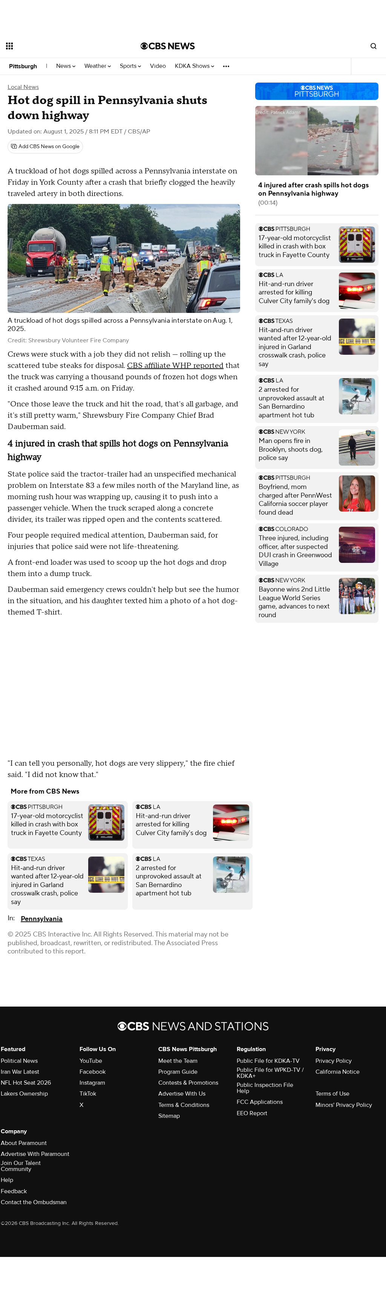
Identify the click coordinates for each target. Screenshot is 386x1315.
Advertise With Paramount (35, 1154)
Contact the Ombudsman (34, 1202)
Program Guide (178, 1072)
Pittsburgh (23, 66)
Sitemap (169, 1116)
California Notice (338, 1072)
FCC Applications (260, 1102)
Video (158, 66)
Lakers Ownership (24, 1094)
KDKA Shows (193, 66)
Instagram (92, 1083)
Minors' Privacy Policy (344, 1105)
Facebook (93, 1072)
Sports (129, 66)
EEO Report (252, 1113)
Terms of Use (332, 1094)
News (64, 66)
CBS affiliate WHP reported (175, 366)
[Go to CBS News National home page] (168, 46)
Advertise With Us (181, 1094)
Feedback (14, 1191)
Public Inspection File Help (265, 1088)
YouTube (91, 1061)
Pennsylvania (42, 919)
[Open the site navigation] (60, 46)
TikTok (88, 1094)
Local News (23, 87)
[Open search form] (373, 46)
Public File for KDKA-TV (268, 1061)
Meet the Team (178, 1061)
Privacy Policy (334, 1061)
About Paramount (24, 1143)
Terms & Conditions (183, 1105)
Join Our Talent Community (21, 1166)
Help (7, 1180)
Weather (96, 66)
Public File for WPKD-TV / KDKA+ (270, 1073)
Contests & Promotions (188, 1083)
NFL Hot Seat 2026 (26, 1083)
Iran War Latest (20, 1072)
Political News (19, 1061)
